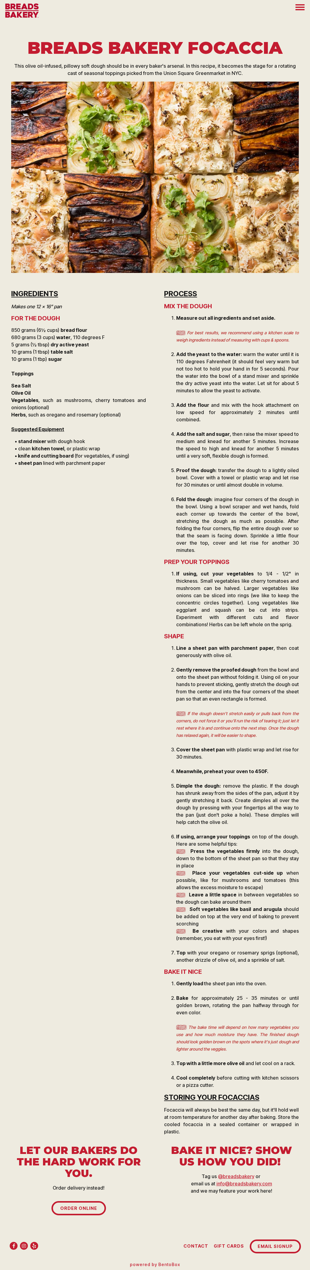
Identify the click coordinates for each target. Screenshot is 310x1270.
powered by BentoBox (155, 1264)
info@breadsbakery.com (244, 1184)
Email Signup (275, 1246)
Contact (195, 1246)
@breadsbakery (236, 1176)
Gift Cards (229, 1246)
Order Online (78, 1208)
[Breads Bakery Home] (23, 10)
